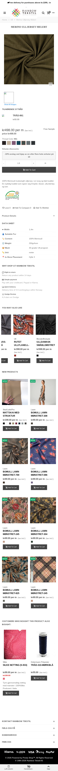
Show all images (10, 104)
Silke (5, 662)
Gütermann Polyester (40, 662)
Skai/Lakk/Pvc (9, 409)
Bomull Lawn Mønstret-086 (39, 473)
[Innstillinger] (53, 12)
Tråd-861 (18, 115)
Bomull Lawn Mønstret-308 (39, 414)
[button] (29, 2)
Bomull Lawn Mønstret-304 (39, 532)
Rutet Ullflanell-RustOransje (22, 345)
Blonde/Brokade (43, 339)
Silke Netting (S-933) (15, 665)
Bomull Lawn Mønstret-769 (11, 473)
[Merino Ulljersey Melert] (51, 84)
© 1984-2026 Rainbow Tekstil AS (29, 761)
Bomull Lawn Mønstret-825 (11, 591)
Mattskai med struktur (11, 414)
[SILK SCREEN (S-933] (15, 644)
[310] (43, 644)
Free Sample (49, 129)
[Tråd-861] (6, 115)
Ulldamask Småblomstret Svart (46, 345)
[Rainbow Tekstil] (24, 12)
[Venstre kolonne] (4, 12)
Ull (15, 339)
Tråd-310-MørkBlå (42, 665)
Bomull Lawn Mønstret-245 (11, 532)
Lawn (33, 409)
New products (10, 372)
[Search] (43, 12)
